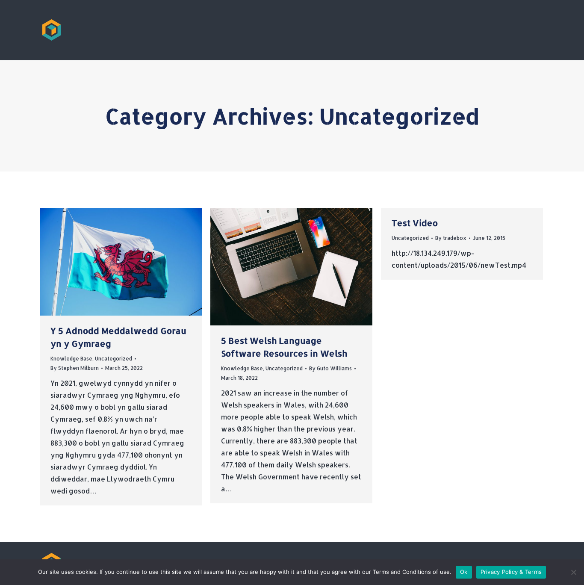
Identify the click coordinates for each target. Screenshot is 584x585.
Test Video (415, 222)
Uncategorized (113, 358)
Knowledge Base (71, 358)
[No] (573, 572)
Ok (464, 571)
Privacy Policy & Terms (511, 571)
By (74, 368)
